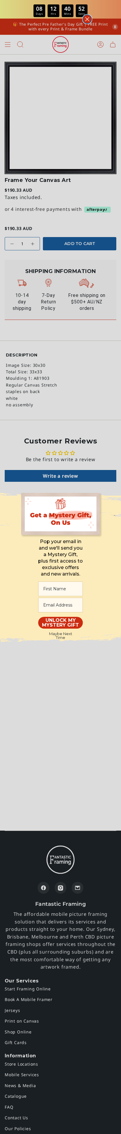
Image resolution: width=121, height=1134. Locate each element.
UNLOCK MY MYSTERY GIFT (60, 622)
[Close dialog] (87, 19)
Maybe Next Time (60, 635)
